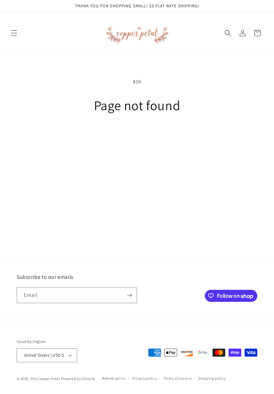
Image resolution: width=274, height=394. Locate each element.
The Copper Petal (45, 378)
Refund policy (114, 378)
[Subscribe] (129, 295)
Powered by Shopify (78, 378)
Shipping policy (212, 378)
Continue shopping (137, 135)
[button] (14, 33)
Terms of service (177, 378)
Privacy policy (144, 378)
